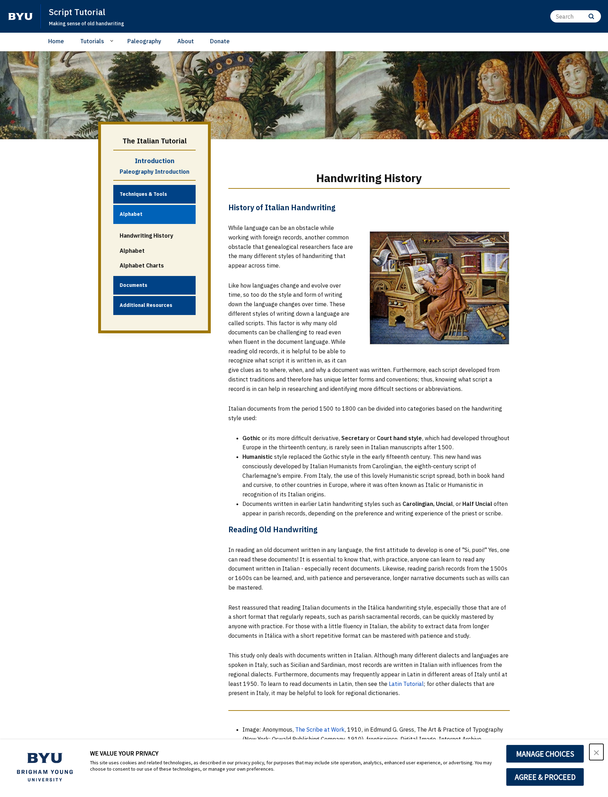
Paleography (144, 41)
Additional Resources (146, 305)
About (185, 41)
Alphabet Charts (142, 265)
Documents (133, 285)
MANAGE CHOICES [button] (545, 754)
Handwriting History (146, 235)
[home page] (20, 16)
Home (56, 41)
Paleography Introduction (154, 171)
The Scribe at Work (319, 729)
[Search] (591, 16)
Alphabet (131, 214)
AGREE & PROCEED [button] (545, 777)
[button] (596, 752)
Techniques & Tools (143, 194)
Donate (220, 41)
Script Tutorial (77, 12)
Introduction (155, 160)
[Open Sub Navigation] (112, 41)
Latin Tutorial (406, 683)
